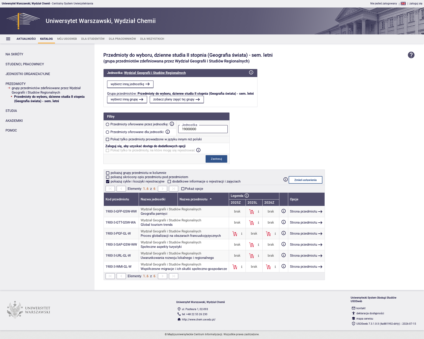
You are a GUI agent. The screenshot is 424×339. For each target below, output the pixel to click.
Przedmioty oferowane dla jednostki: (137, 132)
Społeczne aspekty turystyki (161, 247)
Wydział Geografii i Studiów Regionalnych (155, 73)
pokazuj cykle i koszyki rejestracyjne (137, 181)
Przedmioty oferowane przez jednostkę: (139, 124)
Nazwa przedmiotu (194, 199)
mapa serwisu (364, 318)
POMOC (11, 130)
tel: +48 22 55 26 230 (194, 314)
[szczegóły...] (258, 211)
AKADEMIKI (14, 121)
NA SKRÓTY (14, 54)
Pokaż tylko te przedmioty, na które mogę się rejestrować (152, 150)
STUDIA (11, 111)
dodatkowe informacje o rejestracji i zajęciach (205, 181)
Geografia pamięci (154, 214)
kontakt (360, 308)
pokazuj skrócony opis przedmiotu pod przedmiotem (149, 177)
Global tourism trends (157, 225)
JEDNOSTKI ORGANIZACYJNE (28, 74)
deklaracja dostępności (370, 313)
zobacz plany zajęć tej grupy (173, 99)
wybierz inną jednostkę (127, 84)
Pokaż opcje (194, 189)
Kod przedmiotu (117, 199)
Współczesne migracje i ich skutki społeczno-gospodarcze (184, 269)
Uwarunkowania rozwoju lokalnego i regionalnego (177, 258)
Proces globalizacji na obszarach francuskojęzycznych (181, 236)
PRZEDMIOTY (16, 84)
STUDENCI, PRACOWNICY (25, 64)
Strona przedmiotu (303, 211)
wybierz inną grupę (124, 99)
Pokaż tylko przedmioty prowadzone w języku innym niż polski (156, 139)
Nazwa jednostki (153, 199)
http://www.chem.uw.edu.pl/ (199, 319)
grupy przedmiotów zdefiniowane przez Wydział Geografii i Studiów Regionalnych (46, 90)
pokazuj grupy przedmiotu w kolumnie (138, 173)
